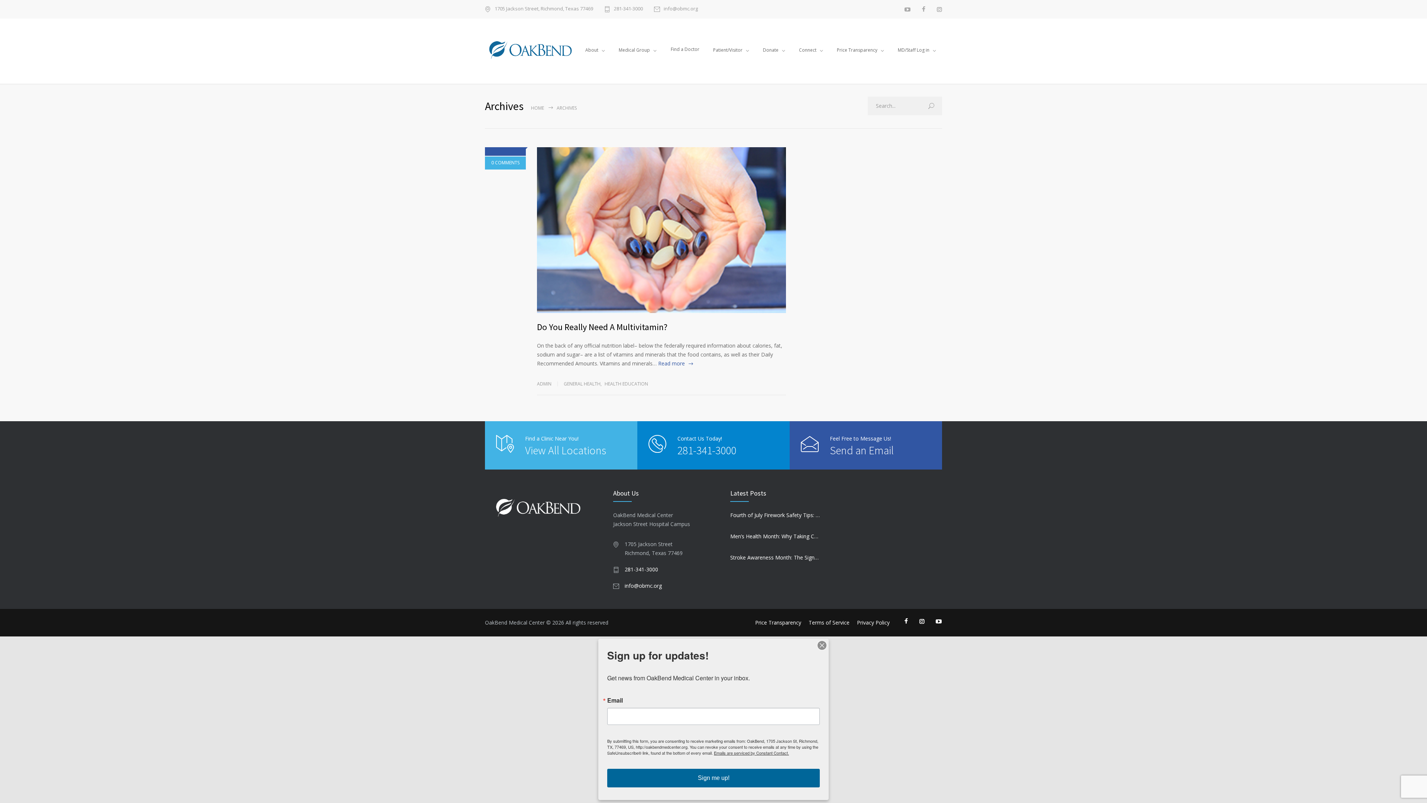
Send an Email (862, 450)
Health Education (626, 384)
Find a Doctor (685, 49)
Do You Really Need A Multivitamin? (602, 327)
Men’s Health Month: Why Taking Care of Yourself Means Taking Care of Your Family (775, 536)
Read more (671, 363)
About (591, 50)
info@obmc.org (681, 9)
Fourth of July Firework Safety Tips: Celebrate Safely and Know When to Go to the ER (775, 515)
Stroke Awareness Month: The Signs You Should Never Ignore (775, 557)
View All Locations (565, 450)
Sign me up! (713, 778)
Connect (807, 50)
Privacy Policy (873, 622)
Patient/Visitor (727, 50)
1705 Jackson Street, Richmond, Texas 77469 (544, 9)
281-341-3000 (628, 9)
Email (615, 700)
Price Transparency (857, 50)
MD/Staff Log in (913, 50)
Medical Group (634, 50)
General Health (582, 384)
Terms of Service (829, 622)
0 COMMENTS (505, 162)
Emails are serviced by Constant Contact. (751, 753)
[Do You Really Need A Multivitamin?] (661, 230)
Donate (771, 50)
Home (537, 108)
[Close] (822, 645)
